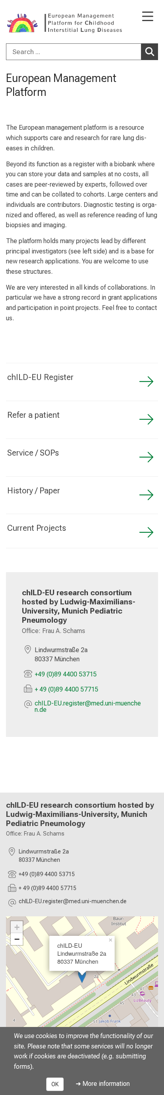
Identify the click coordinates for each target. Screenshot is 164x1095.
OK (55, 1084)
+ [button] (17, 927)
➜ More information (103, 1083)
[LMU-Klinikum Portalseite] (34, 22)
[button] (88, 706)
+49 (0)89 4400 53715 (66, 674)
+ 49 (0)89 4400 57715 (66, 689)
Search (149, 51)
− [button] (17, 939)
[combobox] (82, 51)
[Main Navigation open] (147, 16)
